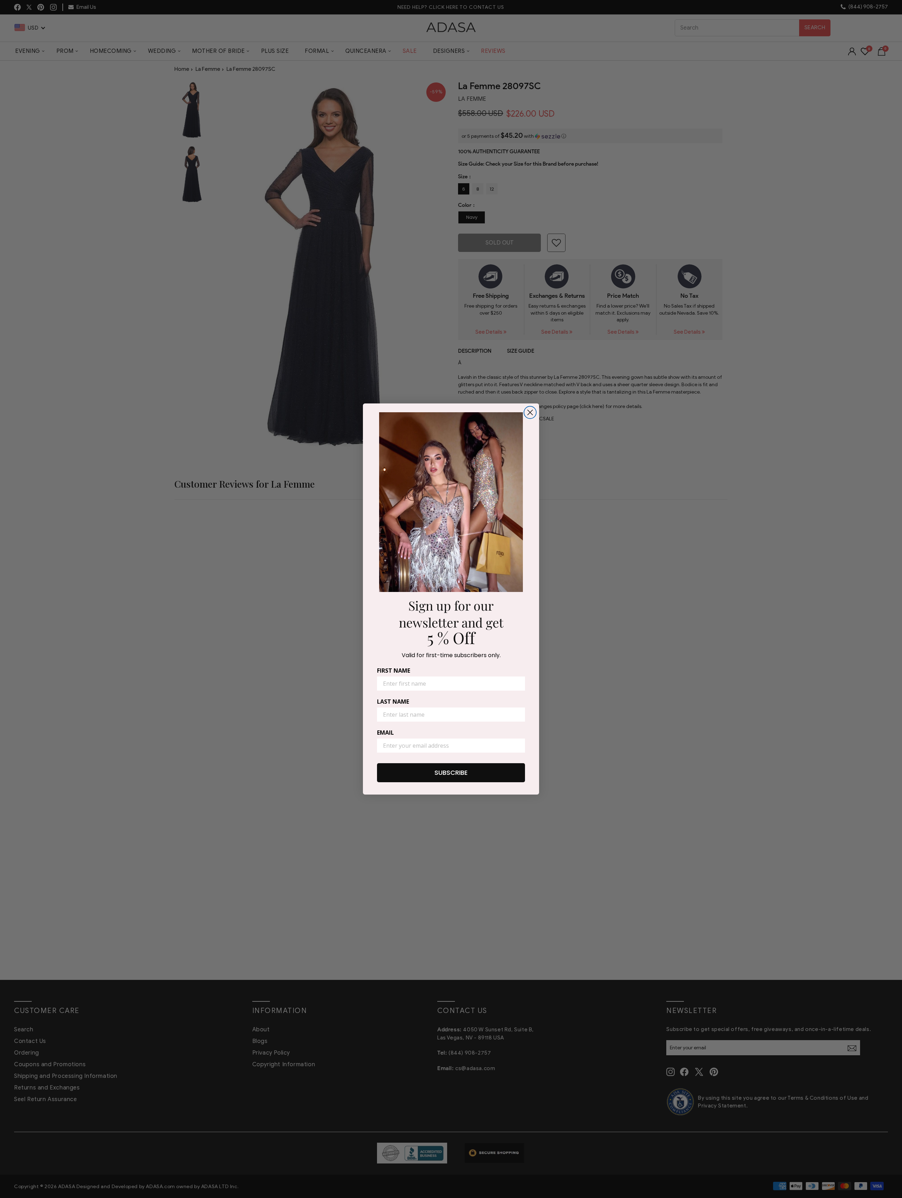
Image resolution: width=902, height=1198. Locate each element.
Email (385, 732)
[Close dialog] (530, 412)
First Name (393, 670)
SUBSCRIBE (451, 772)
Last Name (393, 701)
